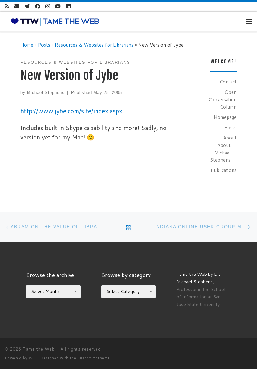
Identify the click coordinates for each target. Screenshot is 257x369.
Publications (224, 170)
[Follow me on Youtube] (58, 6)
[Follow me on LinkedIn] (68, 6)
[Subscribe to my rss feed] (7, 6)
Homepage (225, 117)
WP (32, 358)
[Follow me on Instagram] (47, 6)
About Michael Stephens (220, 152)
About (230, 137)
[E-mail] (16, 6)
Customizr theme (93, 358)
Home (26, 44)
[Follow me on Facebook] (37, 6)
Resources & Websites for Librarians (94, 44)
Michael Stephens (46, 92)
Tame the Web (39, 349)
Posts (44, 44)
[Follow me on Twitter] (27, 6)
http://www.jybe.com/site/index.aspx (71, 111)
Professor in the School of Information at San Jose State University (200, 296)
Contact (228, 81)
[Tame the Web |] (55, 21)
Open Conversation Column (222, 99)
